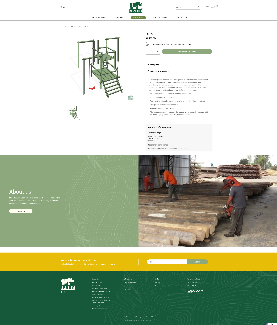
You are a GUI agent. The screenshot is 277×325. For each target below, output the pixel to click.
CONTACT (182, 17)
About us (127, 286)
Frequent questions (130, 283)
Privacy (157, 283)
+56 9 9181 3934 (98, 303)
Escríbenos (127, 289)
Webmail (142, 320)
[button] (271, 324)
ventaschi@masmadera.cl (100, 288)
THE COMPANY (98, 17)
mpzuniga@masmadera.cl (101, 306)
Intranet (149, 320)
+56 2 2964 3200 (98, 294)
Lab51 (152, 317)
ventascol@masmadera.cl (100, 297)
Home (67, 27)
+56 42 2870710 (97, 285)
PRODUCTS (138, 17)
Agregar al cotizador (187, 51)
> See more (21, 211)
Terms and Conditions (162, 286)
